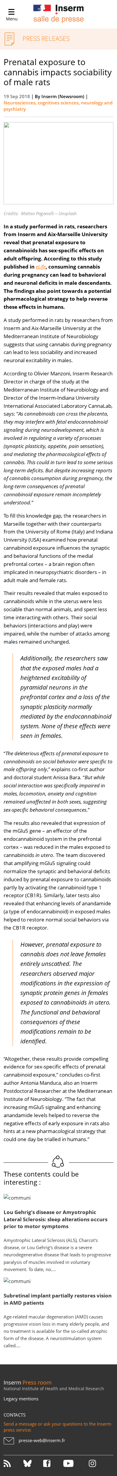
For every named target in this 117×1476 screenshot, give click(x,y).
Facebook (52, 1463)
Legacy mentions (21, 1399)
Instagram (92, 1463)
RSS (13, 1463)
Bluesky (32, 1463)
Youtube (72, 1463)
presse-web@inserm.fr (42, 1440)
